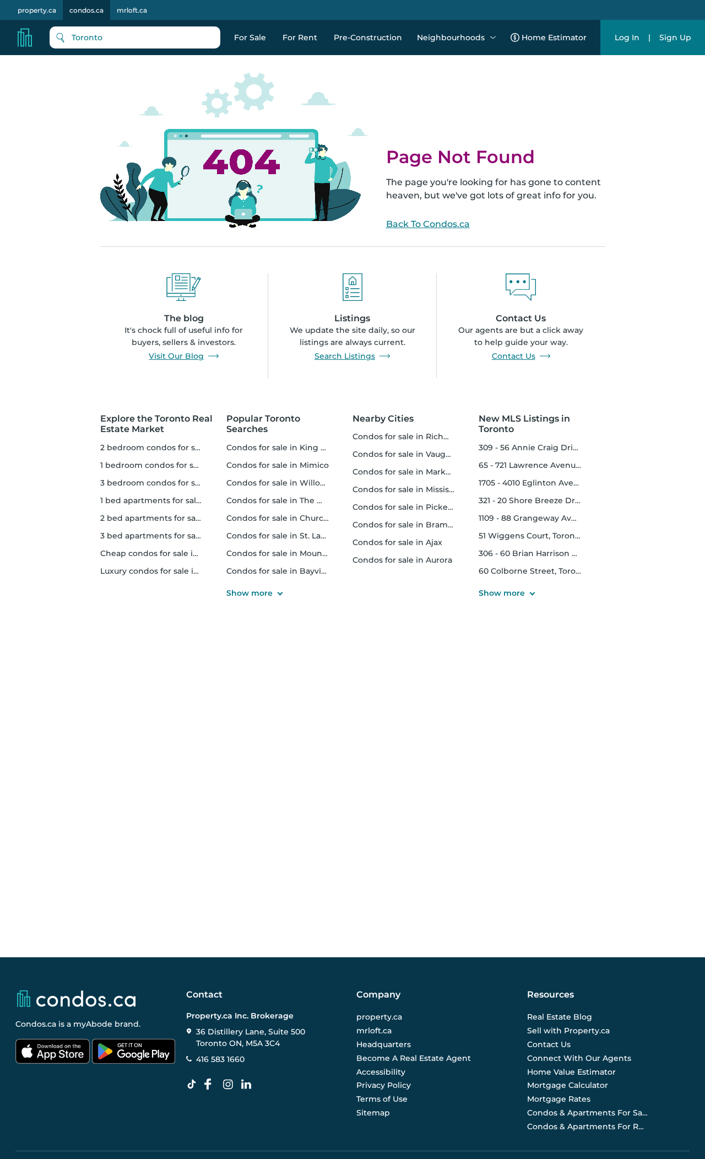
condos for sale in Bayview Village (294, 571)
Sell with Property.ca (568, 1031)
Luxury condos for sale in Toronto (166, 571)
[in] (230, 1084)
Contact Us (513, 356)
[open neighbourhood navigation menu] (493, 37)
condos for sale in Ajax (397, 542)
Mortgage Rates (558, 1099)
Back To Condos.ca (428, 224)
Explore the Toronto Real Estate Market (156, 423)
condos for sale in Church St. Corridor (301, 518)
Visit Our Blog (176, 356)
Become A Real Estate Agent (413, 1058)
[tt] (194, 1084)
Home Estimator (554, 37)
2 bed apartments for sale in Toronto (173, 518)
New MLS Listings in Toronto (524, 423)
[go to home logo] (75, 998)
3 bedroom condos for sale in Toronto (175, 483)
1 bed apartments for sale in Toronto (172, 500)
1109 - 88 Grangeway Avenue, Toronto (552, 518)
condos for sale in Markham (408, 472)
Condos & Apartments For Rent (587, 1126)
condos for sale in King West (283, 447)
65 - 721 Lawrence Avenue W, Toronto (552, 465)
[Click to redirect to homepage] (25, 37)
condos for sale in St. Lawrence (288, 536)
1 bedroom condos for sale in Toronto (174, 465)
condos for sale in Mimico (277, 465)
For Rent (300, 37)
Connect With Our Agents (579, 1058)
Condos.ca (35, 1024)
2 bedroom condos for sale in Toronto (175, 447)
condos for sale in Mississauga (412, 489)
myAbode (92, 1024)
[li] (248, 1084)
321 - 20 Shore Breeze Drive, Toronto (550, 500)
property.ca (37, 10)
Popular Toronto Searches (263, 423)
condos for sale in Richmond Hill (417, 436)
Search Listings (344, 356)
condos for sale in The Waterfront (293, 500)
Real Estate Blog (559, 1017)
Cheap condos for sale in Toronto (165, 553)
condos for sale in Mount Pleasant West (305, 553)
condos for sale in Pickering (408, 507)
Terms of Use (382, 1099)
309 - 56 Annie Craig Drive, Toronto (548, 447)
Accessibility (380, 1072)
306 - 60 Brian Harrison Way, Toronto (551, 553)
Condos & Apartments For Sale (587, 1113)
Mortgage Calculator (567, 1085)
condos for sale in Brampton (409, 525)
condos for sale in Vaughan (406, 454)
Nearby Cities (383, 418)
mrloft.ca (132, 10)
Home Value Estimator (571, 1072)
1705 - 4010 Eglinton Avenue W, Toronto (556, 483)
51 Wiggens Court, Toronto (531, 536)
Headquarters (383, 1044)
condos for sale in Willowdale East (294, 483)
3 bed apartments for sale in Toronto (173, 536)
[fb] (212, 1084)
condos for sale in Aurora (402, 560)
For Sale (250, 37)
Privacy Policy (383, 1085)
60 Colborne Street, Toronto (534, 571)
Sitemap (373, 1113)
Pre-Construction (368, 37)
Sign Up (675, 37)
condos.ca (86, 10)
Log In (627, 37)
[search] (135, 37)
